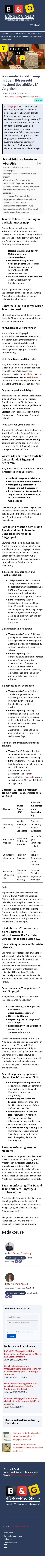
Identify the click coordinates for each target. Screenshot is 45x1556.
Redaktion (7, 1539)
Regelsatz (29, 777)
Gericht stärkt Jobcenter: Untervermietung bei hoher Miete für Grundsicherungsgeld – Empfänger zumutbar (22, 1370)
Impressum (8, 1532)
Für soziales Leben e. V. (23, 1475)
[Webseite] (20, 1261)
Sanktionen (32, 377)
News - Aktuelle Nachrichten (19, 33)
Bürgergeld (34, 33)
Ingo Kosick (35, 96)
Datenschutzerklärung (25, 1332)
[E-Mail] (16, 1261)
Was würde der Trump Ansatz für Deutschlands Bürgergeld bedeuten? (18, 181)
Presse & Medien (10, 1542)
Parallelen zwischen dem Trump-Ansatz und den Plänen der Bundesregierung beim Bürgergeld (21, 189)
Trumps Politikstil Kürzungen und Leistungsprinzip (17, 169)
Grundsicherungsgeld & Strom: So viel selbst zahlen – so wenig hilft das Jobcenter (22, 1401)
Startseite (4, 33)
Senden (11, 1336)
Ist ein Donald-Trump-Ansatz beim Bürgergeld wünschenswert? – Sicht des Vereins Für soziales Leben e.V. (19, 199)
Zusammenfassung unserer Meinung (18, 206)
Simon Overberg (15, 96)
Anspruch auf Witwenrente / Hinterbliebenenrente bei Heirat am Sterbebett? (28, 1447)
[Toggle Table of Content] (38, 163)
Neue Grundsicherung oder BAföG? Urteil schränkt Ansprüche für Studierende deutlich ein (21, 1386)
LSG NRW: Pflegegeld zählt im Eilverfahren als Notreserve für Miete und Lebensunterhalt (22, 1354)
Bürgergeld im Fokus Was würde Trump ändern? (19, 175)
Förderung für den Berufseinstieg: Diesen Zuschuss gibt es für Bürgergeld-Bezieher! (27, 1436)
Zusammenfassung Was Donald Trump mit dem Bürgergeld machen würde (20, 210)
